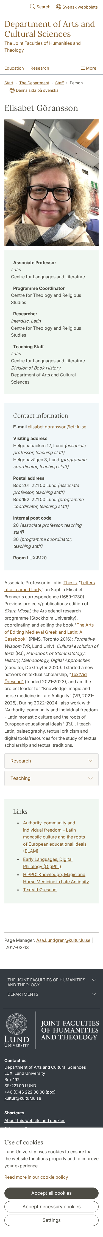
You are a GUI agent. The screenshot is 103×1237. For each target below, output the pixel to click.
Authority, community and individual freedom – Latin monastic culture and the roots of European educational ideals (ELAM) (55, 837)
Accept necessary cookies (52, 1206)
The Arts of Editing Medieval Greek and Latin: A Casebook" (49, 632)
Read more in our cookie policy (36, 1177)
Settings (52, 1220)
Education (14, 68)
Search (44, 6)
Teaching (20, 778)
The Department (34, 82)
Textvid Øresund (40, 889)
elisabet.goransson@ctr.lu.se (57, 426)
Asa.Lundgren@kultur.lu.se (63, 940)
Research (39, 68)
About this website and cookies (34, 1120)
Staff (59, 82)
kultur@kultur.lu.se (22, 1098)
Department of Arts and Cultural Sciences (49, 29)
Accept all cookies (51, 1193)
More (90, 68)
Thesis (70, 582)
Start (8, 82)
